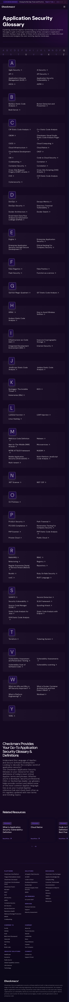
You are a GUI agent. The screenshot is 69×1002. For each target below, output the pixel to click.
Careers (27, 944)
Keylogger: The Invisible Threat (18, 390)
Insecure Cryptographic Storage (46, 341)
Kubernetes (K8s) (16, 395)
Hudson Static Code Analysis (17, 319)
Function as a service (45, 273)
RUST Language (43, 578)
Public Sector (8, 960)
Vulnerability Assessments (47, 659)
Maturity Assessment (31, 912)
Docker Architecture (17, 212)
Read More (6, 838)
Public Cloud (42, 538)
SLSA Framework (43, 601)
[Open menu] (64, 6)
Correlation (41, 166)
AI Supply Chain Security (32, 874)
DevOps (12, 202)
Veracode (7, 939)
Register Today (49, 2)
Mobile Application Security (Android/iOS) (18, 458)
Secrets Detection (44, 597)
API (10, 74)
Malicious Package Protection (12, 914)
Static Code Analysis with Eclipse (47, 612)
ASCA (11, 84)
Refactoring (13, 562)
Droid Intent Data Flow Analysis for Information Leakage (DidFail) (18, 218)
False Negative (14, 269)
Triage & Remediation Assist (12, 877)
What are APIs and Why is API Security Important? (19, 687)
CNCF (39, 152)
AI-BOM (27, 877)
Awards (27, 933)
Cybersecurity (14, 182)
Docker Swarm (42, 212)
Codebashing (14, 162)
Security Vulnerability (17, 601)
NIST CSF (40, 482)
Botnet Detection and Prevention (46, 105)
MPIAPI (6, 916)
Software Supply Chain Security (31, 888)
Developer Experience (31, 882)
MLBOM (40, 451)
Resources (49, 901)
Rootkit (11, 574)
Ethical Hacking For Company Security (44, 246)
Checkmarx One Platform (11, 874)
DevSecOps (28, 885)
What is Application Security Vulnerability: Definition (13, 829)
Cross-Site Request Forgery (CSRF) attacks (18, 171)
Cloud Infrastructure (17, 148)
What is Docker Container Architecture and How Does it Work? (47, 688)
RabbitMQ (13, 557)
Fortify (6, 928)
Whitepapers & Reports (52, 888)
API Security (42, 74)
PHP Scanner (14, 532)
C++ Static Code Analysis (47, 130)
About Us (27, 928)
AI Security (41, 70)
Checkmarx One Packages (53, 874)
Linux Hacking (14, 419)
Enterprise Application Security (46, 240)
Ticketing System (44, 639)
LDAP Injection (43, 415)
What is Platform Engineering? (15, 695)
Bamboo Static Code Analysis (17, 105)
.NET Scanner (14, 482)
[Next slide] (35, 846)
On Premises (14, 502)
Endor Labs (7, 947)
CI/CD (11, 143)
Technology (7, 968)
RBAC (39, 557)
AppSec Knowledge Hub (52, 877)
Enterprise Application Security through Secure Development (19, 247)
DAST (5, 892)
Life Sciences (8, 965)
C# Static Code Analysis (19, 130)
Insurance (7, 957)
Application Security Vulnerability (45, 79)
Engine (11, 239)
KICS (39, 389)
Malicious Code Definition (19, 439)
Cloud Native (42, 148)
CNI (10, 158)
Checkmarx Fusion (9, 887)
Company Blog (50, 879)
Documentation (50, 885)
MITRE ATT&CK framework (19, 451)
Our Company (29, 947)
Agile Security (14, 70)
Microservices (42, 445)
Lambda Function (16, 415)
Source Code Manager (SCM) (18, 606)
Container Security (16, 166)
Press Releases (29, 942)
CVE (10, 176)
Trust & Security (29, 931)
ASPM (39, 84)
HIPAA (11, 312)
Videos (48, 896)
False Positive (42, 269)
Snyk (5, 933)
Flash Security (14, 273)
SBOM (26, 892)
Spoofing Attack (43, 605)
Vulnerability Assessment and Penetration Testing (19, 660)
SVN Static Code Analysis (19, 617)
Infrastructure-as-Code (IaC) (18, 341)
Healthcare (7, 954)
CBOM (11, 136)
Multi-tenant (14, 463)
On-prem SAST (29, 899)
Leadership (28, 936)
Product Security (16, 522)
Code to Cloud (29, 879)
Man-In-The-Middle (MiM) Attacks (19, 446)
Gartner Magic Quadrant (18, 293)
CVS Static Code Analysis (47, 176)
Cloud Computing (44, 143)
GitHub (6, 931)
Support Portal (29, 957)
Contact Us (28, 954)
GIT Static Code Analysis (47, 293)
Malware (40, 439)
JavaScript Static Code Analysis (18, 368)
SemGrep (7, 942)
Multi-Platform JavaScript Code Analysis (47, 458)
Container (41, 162)
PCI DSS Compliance (17, 526)
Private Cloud (14, 538)
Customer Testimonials (52, 882)
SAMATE (12, 597)
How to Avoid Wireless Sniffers (46, 313)
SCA (5, 895)
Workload (40, 694)
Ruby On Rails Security (46, 574)
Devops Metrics (43, 202)
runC (11, 578)
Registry (40, 562)
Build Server (13, 110)
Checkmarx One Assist (10, 879)
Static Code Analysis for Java (18, 612)
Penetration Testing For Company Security (46, 527)
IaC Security (7, 906)
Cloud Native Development (20, 152)
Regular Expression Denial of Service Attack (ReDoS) (19, 567)
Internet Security (44, 346)
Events (47, 890)
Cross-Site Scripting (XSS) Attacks (47, 171)
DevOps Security (16, 206)
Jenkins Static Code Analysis (45, 368)
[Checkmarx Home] (8, 7)
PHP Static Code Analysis (47, 532)
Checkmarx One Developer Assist (12, 883)
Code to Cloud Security (46, 158)
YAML (11, 716)
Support (27, 909)
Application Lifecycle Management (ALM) (17, 79)
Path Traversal (42, 522)
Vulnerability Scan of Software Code (17, 666)
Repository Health (9, 911)
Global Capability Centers (11, 962)
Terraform (13, 639)
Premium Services (30, 907)
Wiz (5, 944)
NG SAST (6, 889)
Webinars (48, 898)
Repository (41, 566)
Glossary (7, 823)
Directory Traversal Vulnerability (44, 207)
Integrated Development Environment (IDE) (19, 347)
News (26, 939)
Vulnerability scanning (46, 665)
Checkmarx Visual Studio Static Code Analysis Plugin (48, 137)
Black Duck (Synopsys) (10, 936)
